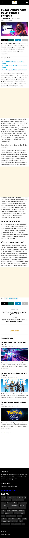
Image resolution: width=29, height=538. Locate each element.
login (6, 433)
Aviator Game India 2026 (8, 491)
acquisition (20, 497)
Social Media (11, 518)
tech (9, 521)
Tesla (20, 521)
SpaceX (19, 518)
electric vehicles (14, 505)
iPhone (7, 513)
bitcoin (3, 502)
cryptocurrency (22, 502)
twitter (19, 524)
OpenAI (19, 516)
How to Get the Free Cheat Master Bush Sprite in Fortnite (14, 66)
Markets (22, 513)
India (8, 510)
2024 (14, 497)
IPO (12, 513)
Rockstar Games (13, 298)
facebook (11, 508)
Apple (9, 500)
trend (8, 524)
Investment (21, 510)
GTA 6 (6, 298)
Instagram (14, 510)
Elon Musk (22, 505)
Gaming (6, 7)
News (14, 516)
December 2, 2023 (16, 18)
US (23, 524)
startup (24, 518)
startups (4, 521)
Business (9, 502)
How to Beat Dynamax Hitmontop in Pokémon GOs (14, 70)
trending (14, 524)
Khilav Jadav (5, 346)
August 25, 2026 (12, 346)
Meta (3, 516)
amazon (4, 500)
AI (25, 497)
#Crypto (4, 497)
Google (3, 510)
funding (17, 508)
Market (16, 513)
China (15, 502)
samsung (4, 518)
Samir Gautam (6, 18)
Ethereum (4, 508)
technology (14, 521)
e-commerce (5, 505)
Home (2, 7)
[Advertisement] (14, 103)
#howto (9, 497)
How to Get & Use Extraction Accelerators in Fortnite (13, 62)
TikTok (3, 524)
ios (2, 513)
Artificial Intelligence (18, 500)
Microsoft (8, 516)
